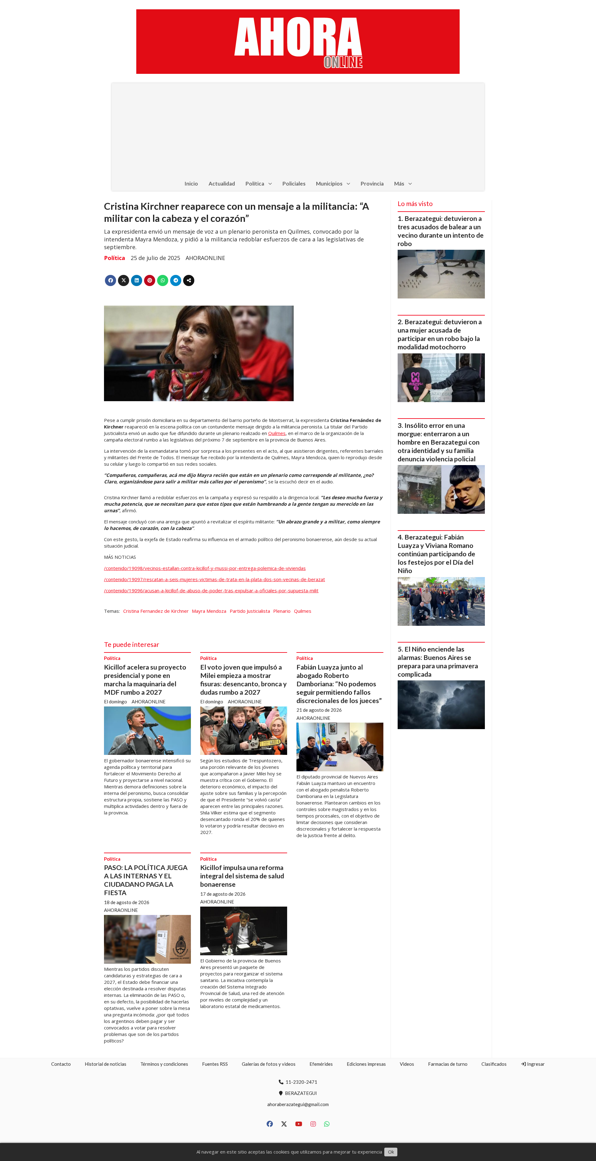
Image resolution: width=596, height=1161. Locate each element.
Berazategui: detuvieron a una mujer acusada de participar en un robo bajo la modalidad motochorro (440, 334)
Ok (391, 1152)
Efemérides (321, 1064)
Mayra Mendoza (209, 611)
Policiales (293, 183)
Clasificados (494, 1064)
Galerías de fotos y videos (269, 1064)
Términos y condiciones (164, 1064)
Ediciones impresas (366, 1064)
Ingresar (535, 1064)
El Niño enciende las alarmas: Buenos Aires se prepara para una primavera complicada (438, 661)
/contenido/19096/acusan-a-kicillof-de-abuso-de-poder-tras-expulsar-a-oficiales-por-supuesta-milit (211, 590)
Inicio (191, 183)
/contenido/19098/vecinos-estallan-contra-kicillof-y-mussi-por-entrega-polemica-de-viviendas (205, 568)
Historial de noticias (105, 1064)
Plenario (282, 611)
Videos (407, 1064)
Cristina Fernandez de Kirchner (156, 611)
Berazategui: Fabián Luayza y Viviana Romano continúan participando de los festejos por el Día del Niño (436, 554)
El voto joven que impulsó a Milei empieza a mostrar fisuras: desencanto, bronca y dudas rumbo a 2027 (243, 679)
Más (399, 183)
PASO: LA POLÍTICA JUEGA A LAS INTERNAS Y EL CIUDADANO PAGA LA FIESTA (145, 880)
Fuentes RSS (215, 1064)
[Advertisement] (298, 129)
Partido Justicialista (250, 611)
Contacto (61, 1064)
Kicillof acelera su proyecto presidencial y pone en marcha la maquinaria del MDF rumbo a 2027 (145, 679)
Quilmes (277, 433)
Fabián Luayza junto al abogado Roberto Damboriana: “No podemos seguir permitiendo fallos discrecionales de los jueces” (339, 684)
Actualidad (222, 183)
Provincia (372, 183)
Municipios (329, 183)
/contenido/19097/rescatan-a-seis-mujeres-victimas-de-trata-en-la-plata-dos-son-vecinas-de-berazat (214, 579)
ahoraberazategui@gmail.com (298, 1104)
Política (255, 183)
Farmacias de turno (447, 1064)
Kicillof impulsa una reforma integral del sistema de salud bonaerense (242, 875)
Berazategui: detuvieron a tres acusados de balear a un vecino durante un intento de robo (441, 231)
